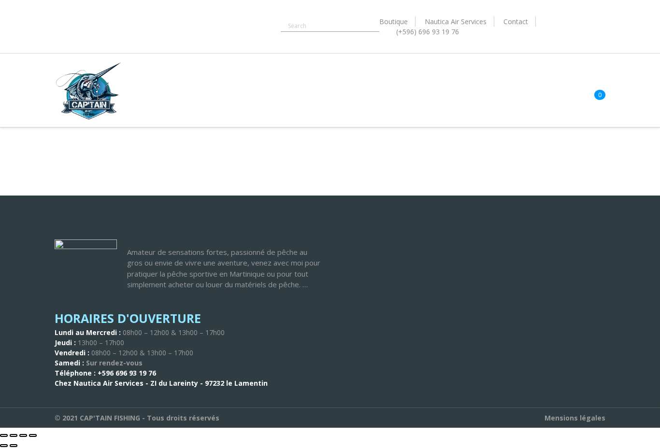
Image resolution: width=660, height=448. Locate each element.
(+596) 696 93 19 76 (427, 31)
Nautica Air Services (456, 21)
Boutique (393, 21)
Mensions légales (575, 417)
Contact (515, 21)
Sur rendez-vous (114, 362)
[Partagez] (23, 435)
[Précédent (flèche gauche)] (4, 445)
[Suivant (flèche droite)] (13, 445)
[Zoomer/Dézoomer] (4, 435)
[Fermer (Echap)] (33, 435)
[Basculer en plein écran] (13, 435)
